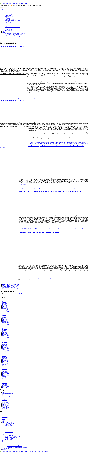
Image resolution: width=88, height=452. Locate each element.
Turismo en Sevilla (5, 407)
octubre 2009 (4, 387)
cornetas (46, 188)
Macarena (62, 188)
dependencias (49, 228)
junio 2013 (4, 340)
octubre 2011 (4, 362)
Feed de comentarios (6, 415)
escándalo (79, 142)
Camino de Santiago (6, 395)
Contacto (4, 40)
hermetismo (8, 98)
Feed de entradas (5, 414)
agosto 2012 (4, 351)
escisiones (85, 96)
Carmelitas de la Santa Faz (64, 142)
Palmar (53, 143)
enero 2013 (4, 346)
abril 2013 (4, 343)
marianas (47, 143)
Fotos (3, 11)
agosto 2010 (4, 376)
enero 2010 (4, 384)
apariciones (57, 96)
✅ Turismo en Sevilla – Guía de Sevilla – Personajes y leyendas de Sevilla (14, 3)
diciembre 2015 (5, 308)
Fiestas (3, 32)
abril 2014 (4, 330)
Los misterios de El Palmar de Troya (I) (12, 100)
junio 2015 (4, 315)
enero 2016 (4, 307)
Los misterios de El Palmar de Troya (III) (12, 46)
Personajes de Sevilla (9, 16)
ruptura (45, 98)
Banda (39, 188)
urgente (78, 228)
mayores (18, 98)
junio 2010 (4, 378)
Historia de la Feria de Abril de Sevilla (14, 34)
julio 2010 (4, 377)
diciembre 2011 (5, 360)
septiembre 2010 (5, 375)
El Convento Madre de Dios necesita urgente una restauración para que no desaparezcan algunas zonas (50, 191)
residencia (42, 98)
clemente (71, 142)
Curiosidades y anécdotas (47, 96)
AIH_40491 (32, 96)
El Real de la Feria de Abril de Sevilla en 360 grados (15, 33)
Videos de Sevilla (5, 38)
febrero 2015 (4, 319)
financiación (30, 143)
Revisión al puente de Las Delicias (8, 287)
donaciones (76, 96)
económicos (81, 96)
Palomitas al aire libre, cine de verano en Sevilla (11, 285)
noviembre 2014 (5, 322)
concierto (42, 188)
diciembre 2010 (5, 372)
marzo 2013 (4, 344)
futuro (4, 98)
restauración (68, 228)
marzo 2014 (4, 331)
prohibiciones (36, 98)
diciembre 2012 (5, 347)
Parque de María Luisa (9, 26)
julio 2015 (4, 313)
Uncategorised (5, 408)
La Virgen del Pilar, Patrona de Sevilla (21, 293)
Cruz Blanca (71, 96)
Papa (28, 98)
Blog (3, 23)
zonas (81, 228)
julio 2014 (4, 326)
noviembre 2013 (5, 335)
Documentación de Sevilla (7, 13)
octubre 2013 (4, 336)
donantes (47, 278)
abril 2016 (4, 304)
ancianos (53, 96)
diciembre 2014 (5, 321)
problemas (32, 98)
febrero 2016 (4, 306)
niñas (51, 143)
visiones (78, 143)
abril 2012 (4, 356)
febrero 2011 (4, 370)
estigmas (83, 142)
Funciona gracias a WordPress (42, 451)
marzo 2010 (4, 382)
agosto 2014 (4, 325)
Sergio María (49, 98)
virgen (57, 98)
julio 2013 (4, 339)
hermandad (58, 188)
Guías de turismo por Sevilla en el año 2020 (10, 284)
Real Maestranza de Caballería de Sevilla (12, 27)
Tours (3, 10)
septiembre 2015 (5, 311)
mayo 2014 (4, 329)
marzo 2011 (4, 369)
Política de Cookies (32, 451)
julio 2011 (4, 364)
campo (57, 142)
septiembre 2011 (5, 363)
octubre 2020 (4, 299)
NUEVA (69, 188)
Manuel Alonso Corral (41, 143)
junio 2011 (4, 365)
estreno (54, 188)
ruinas (72, 228)
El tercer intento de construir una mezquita (10, 288)
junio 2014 (4, 328)
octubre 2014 (4, 323)
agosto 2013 (4, 338)
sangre (50, 278)
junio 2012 (4, 353)
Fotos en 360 (4, 400)
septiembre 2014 (5, 324)
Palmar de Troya (24, 98)
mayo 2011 (4, 366)
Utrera (54, 98)
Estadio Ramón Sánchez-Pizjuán (11, 28)
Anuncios (4, 392)
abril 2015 (4, 317)
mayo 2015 (4, 316)
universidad (62, 278)
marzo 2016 (4, 305)
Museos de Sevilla (8, 30)
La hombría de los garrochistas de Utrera (19, 294)
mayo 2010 (4, 379)
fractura (1, 98)
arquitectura (40, 228)
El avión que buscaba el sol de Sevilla (9, 286)
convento (44, 228)
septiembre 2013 (5, 337)
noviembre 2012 (5, 348)
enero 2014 (4, 333)
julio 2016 (4, 301)
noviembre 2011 (5, 361)
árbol (54, 142)
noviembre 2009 (5, 386)
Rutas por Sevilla (8, 15)
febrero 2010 (4, 383)
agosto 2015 (4, 312)
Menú (1, 7)
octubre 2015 (4, 310)
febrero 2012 (4, 358)
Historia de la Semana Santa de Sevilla (14, 36)
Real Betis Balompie (9, 29)
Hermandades (7, 18)
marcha (66, 188)
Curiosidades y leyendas (9, 14)
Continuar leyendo (22, 184)
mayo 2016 (4, 303)
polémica (60, 143)
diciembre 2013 (5, 334)
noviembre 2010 (5, 373)
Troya (70, 143)
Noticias (6, 17)
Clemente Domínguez (64, 96)
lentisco (35, 143)
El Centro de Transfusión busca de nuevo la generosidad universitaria (40, 232)
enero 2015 (4, 320)
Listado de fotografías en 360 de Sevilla (12, 20)
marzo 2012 (4, 357)
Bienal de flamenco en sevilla (10, 19)
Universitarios (67, 278)
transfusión (57, 278)
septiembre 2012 (5, 350)
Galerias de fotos (5, 401)
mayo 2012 (4, 355)
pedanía (56, 143)
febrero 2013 (4, 345)
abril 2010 (4, 380)
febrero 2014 (4, 332)
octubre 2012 (4, 349)
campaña (38, 278)
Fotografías (4, 399)
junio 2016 (4, 302)
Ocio (3, 24)
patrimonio (63, 228)
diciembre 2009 (5, 385)
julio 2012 (4, 352)
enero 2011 (4, 371)
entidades (59, 228)
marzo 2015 (4, 318)
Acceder (4, 413)
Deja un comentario (61, 98)
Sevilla (3, 31)
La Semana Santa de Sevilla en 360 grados (13, 35)
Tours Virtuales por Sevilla (10, 21)
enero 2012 (4, 359)
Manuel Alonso (14, 98)
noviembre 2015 (5, 309)
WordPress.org (5, 417)
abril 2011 (4, 367)
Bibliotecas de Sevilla (9, 22)
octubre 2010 (4, 374)
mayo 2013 (4, 342)
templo (67, 143)
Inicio (3, 9)
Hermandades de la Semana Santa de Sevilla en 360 (17, 37)
